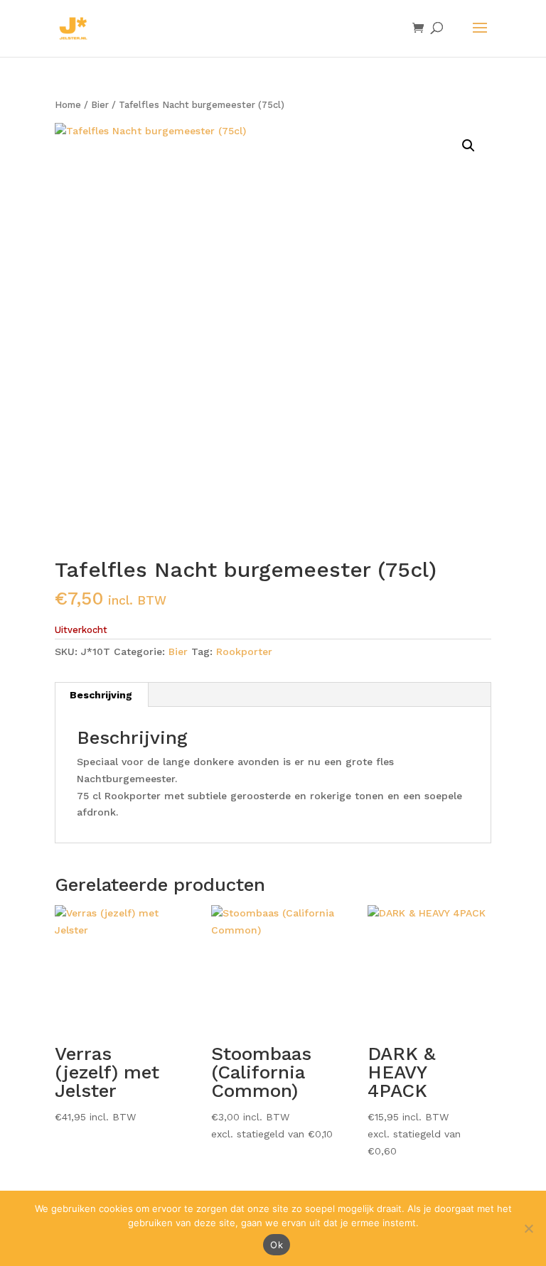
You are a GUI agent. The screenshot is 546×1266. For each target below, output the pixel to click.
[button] (468, 145)
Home (68, 104)
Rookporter (244, 651)
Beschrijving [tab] (101, 694)
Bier (100, 104)
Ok (276, 1244)
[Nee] (528, 1228)
